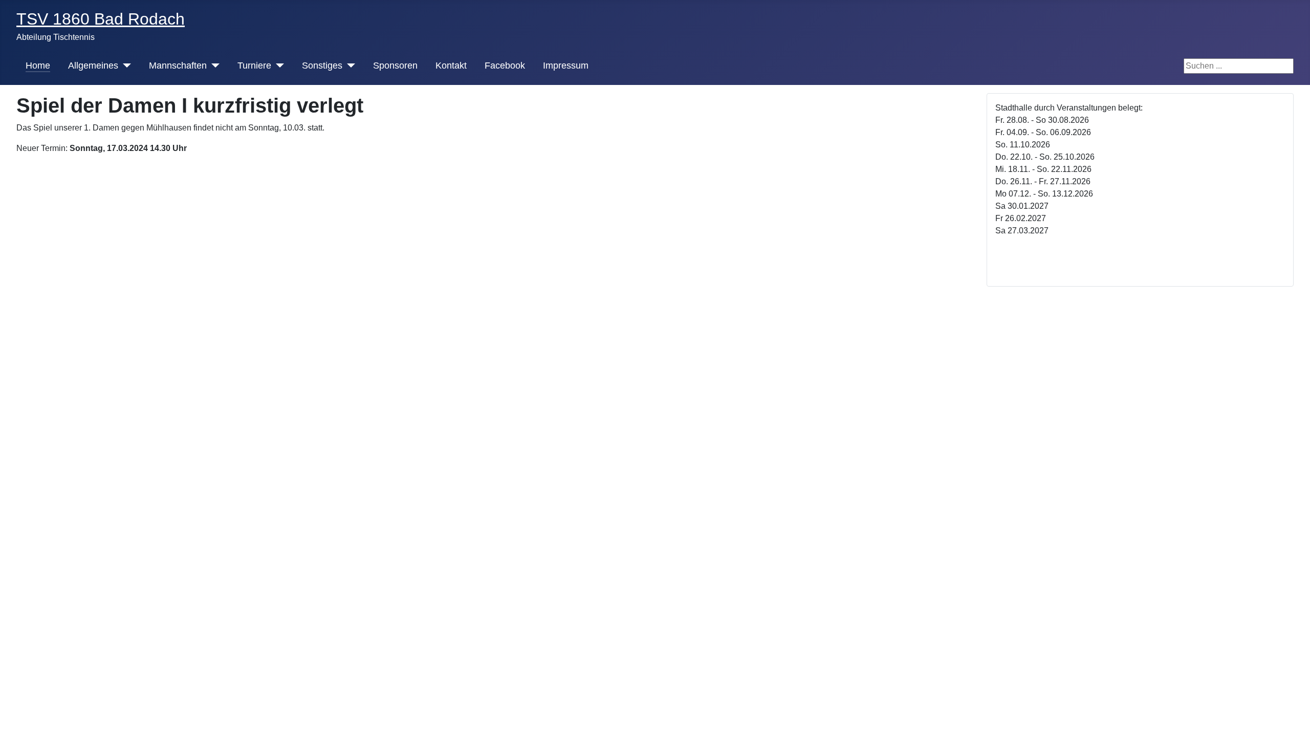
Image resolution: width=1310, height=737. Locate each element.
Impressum (565, 65)
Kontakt (451, 65)
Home (38, 65)
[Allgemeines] (124, 65)
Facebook (505, 65)
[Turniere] (277, 65)
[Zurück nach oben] (1297, 724)
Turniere (254, 65)
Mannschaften (178, 65)
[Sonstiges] (348, 65)
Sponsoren (395, 65)
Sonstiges (322, 65)
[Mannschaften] (213, 65)
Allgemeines (93, 65)
